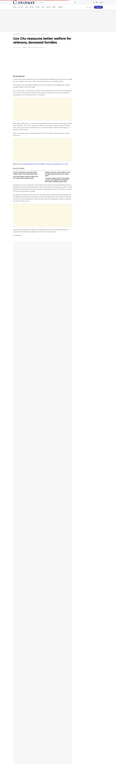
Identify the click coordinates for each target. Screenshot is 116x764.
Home (14, 7)
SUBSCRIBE (98, 7)
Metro (32, 7)
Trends (60, 7)
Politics (20, 7)
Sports (38, 7)
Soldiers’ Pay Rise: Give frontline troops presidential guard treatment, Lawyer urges (57, 173)
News (54, 7)
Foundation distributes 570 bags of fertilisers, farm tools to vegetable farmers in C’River (45, 164)
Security (29, 47)
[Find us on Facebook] (93, 2)
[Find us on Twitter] (96, 2)
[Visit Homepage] (24, 2)
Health (48, 7)
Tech (43, 7)
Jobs (26, 7)
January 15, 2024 (17, 47)
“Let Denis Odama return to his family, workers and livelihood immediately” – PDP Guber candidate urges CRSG (57, 179)
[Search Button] (75, 2)
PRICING (89, 7)
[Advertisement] (58, 21)
